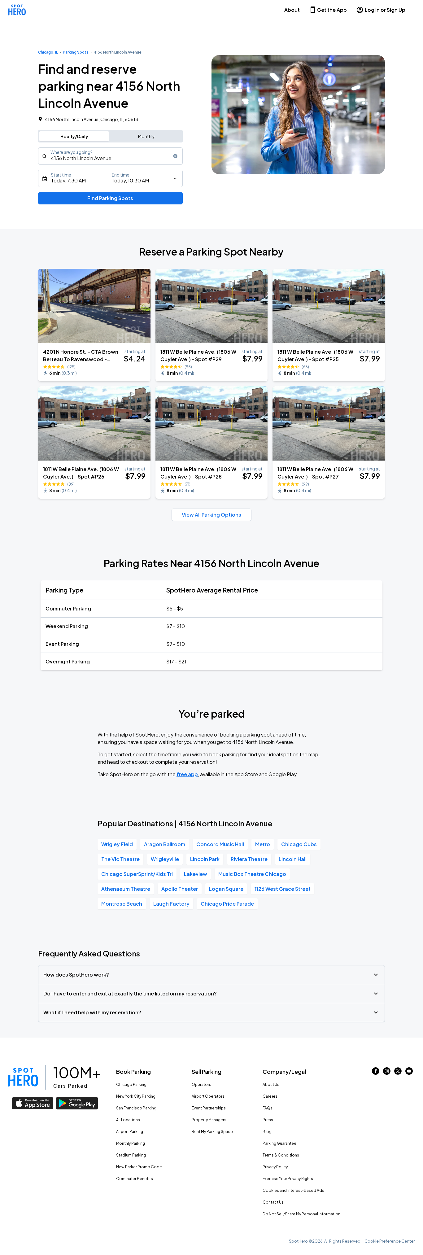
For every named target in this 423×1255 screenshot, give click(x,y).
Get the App (332, 10)
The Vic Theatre (120, 859)
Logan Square (226, 888)
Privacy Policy (275, 1167)
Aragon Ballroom (164, 844)
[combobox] (110, 156)
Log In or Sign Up (385, 10)
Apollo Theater (179, 888)
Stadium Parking (131, 1155)
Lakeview (195, 874)
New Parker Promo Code (139, 1167)
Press (268, 1119)
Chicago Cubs (299, 844)
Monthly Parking (130, 1143)
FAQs (268, 1108)
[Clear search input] (175, 156)
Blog (267, 1131)
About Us (271, 1084)
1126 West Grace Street (283, 888)
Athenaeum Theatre (125, 888)
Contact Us (273, 1202)
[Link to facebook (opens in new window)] (375, 1072)
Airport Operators (208, 1096)
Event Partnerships (209, 1108)
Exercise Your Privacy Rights (288, 1178)
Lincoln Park (205, 859)
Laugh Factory (171, 903)
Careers (270, 1096)
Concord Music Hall (220, 844)
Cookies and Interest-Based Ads (293, 1190)
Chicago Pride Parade (227, 903)
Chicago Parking (131, 1084)
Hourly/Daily (74, 136)
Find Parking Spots (110, 198)
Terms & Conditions (281, 1155)
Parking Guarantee (279, 1143)
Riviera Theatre (249, 859)
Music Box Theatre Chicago (252, 874)
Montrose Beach (121, 903)
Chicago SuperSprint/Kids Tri (137, 874)
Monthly (146, 136)
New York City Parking (135, 1096)
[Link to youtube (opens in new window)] (409, 1072)
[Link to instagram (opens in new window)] (386, 1072)
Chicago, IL (48, 52)
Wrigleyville (165, 859)
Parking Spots (76, 52)
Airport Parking (129, 1131)
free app (187, 774)
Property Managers (209, 1119)
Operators (201, 1084)
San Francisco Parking (136, 1108)
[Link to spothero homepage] (23, 1077)
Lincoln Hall (293, 859)
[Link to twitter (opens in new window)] (398, 1072)
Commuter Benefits (134, 1178)
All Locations (128, 1119)
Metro (262, 844)
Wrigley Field (117, 844)
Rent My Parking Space (212, 1131)
